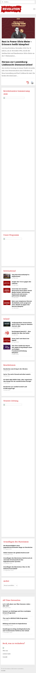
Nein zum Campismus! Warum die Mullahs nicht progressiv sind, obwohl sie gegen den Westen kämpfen (22, 303)
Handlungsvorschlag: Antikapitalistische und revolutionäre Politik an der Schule (16, 630)
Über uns (5, 650)
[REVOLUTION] (11, 9)
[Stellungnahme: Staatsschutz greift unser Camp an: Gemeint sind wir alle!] (6, 324)
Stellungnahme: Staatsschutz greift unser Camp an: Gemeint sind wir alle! (22, 324)
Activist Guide (7, 654)
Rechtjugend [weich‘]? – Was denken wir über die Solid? (21, 332)
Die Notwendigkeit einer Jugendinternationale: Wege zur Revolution (17, 546)
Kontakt (5, 657)
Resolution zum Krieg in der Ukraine (15, 369)
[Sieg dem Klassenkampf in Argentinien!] (6, 276)
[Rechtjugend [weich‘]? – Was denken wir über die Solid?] (6, 333)
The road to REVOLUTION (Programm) (15, 618)
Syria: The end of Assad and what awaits (17, 374)
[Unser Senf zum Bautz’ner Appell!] (6, 340)
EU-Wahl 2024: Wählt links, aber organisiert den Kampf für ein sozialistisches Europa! (17, 380)
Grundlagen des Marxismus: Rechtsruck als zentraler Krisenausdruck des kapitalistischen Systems (17, 559)
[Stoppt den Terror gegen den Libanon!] (6, 283)
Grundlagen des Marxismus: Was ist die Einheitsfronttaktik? (16, 567)
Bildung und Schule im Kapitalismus (15, 623)
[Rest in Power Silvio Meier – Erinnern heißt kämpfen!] (18, 19)
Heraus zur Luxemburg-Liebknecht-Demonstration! (17, 63)
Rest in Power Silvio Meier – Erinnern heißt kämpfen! (17, 43)
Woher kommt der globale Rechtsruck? (16, 552)
